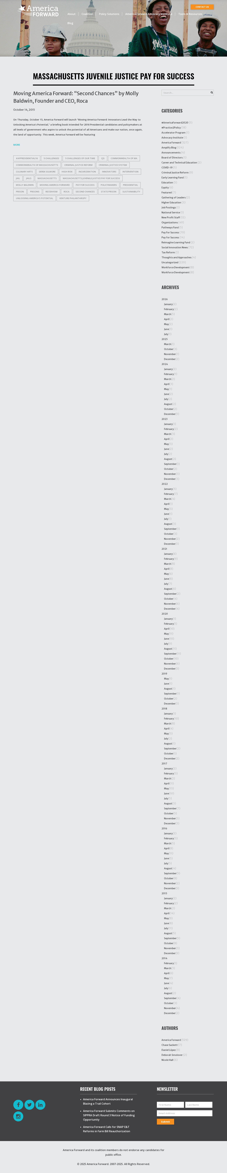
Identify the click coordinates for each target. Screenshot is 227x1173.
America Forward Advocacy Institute (148, 14)
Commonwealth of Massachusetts (37, 164)
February (169, 309)
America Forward (171, 142)
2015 (164, 893)
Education (167, 182)
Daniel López (169, 1050)
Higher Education (171, 202)
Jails (28, 178)
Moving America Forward (55, 184)
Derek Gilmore (47, 171)
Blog (70, 23)
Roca (66, 191)
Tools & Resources (190, 14)
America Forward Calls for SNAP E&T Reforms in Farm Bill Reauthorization (106, 1129)
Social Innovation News (175, 247)
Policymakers (109, 184)
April (166, 319)
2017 (164, 763)
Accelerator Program (173, 132)
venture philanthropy (72, 198)
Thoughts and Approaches (176, 257)
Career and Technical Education (179, 162)
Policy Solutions (109, 14)
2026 (165, 299)
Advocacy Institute (172, 137)
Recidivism (51, 191)
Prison (20, 191)
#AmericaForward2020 (175, 122)
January (168, 304)
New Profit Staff (171, 217)
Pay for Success (85, 184)
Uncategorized (170, 262)
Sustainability (131, 191)
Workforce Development (176, 267)
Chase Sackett (170, 1045)
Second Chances (85, 191)
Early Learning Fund (173, 177)
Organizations (170, 222)
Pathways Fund (170, 227)
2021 (164, 548)
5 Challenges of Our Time (80, 158)
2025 (165, 339)
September (170, 464)
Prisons (34, 191)
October (168, 349)
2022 (165, 483)
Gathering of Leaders (174, 197)
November (170, 354)
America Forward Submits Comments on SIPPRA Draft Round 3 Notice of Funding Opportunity (109, 1115)
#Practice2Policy (171, 127)
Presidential (130, 184)
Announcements (171, 152)
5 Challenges (51, 158)
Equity (165, 187)
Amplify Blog (169, 147)
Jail (18, 178)
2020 (165, 613)
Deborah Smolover (172, 1055)
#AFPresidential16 (27, 158)
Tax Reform (168, 252)
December (169, 359)
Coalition (87, 14)
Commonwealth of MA (124, 158)
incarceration (87, 171)
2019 (164, 673)
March (167, 314)
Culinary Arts (24, 171)
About (71, 14)
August (168, 404)
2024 (165, 364)
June (166, 329)
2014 (164, 958)
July (166, 334)
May (166, 324)
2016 (164, 828)
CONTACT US (202, 6)
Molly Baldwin (25, 184)
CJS (103, 158)
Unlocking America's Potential (34, 198)
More (16, 144)
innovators (109, 171)
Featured (167, 192)
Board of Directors (172, 157)
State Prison (108, 191)
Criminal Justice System (113, 164)
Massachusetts (47, 178)
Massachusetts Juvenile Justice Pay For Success (91, 178)
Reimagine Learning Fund (176, 242)
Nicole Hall (167, 1059)
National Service (171, 212)
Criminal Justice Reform (78, 164)
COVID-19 (167, 167)
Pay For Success (170, 232)
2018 (164, 708)
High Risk (67, 171)
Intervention (130, 171)
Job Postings (169, 207)
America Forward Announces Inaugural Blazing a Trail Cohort (108, 1101)
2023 (165, 419)
